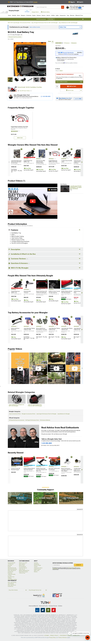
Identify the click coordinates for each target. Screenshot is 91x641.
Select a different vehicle (61, 81)
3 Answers (74, 43)
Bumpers (23, 15)
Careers (35, 566)
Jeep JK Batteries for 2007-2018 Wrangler (68, 22)
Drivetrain (28, 15)
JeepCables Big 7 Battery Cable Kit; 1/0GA (29, 330)
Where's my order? (23, 562)
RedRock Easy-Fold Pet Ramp (79, 293)
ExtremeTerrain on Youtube (57, 595)
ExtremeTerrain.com (20, 7)
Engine (34, 15)
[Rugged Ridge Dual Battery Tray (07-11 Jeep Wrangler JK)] (29, 153)
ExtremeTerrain (53, 606)
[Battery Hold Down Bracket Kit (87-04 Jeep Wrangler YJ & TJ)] (17, 321)
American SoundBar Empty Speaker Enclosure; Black (41, 162)
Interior (48, 15)
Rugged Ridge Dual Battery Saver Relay (54, 162)
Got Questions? (22, 566)
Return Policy (22, 565)
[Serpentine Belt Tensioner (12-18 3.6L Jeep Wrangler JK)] (29, 284)
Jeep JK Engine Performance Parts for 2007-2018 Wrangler (44, 22)
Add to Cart (72, 86)
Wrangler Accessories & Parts (28, 413)
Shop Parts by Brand (12, 569)
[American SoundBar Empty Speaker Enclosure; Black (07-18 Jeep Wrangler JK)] (42, 153)
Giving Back (36, 564)
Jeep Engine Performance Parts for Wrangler (46, 413)
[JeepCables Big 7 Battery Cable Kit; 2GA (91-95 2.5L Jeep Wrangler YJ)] (79, 321)
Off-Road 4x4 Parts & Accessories (16, 420)
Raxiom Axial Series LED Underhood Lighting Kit (41, 293)
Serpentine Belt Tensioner (29, 293)
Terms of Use (22, 573)
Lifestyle (14, 15)
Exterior (44, 15)
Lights (57, 15)
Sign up (78, 564)
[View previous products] (9, 162)
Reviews (35, 571)
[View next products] (82, 162)
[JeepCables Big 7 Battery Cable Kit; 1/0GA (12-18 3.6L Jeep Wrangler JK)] (29, 321)
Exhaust (39, 15)
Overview (36, 562)
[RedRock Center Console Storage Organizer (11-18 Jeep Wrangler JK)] (54, 284)
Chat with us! (22, 569)
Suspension (63, 15)
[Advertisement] (45, 521)
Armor (18, 15)
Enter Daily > (51, 19)
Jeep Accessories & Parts (15, 413)
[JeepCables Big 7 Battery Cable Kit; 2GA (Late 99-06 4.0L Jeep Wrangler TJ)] (67, 321)
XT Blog (9, 575)
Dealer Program (37, 569)
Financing (10, 573)
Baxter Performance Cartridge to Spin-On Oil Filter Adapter (66, 471)
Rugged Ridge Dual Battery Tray (29, 162)
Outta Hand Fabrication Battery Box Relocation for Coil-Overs (16, 162)
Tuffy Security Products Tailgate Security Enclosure (79, 162)
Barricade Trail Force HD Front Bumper (54, 470)
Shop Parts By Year (12, 567)
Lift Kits (53, 15)
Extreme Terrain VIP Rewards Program (15, 469)
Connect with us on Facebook (54, 595)
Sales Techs (36, 570)
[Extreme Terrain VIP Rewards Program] (17, 461)
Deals (9, 15)
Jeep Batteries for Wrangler (63, 413)
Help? (81, 81)
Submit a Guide (37, 565)
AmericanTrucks (43, 606)
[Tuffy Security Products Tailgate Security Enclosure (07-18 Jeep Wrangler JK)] (79, 153)
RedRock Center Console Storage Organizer (54, 293)
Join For (78, 98)
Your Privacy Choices (66, 635)
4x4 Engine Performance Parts (32, 420)
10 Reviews (67, 43)
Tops (68, 15)
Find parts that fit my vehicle (15, 37)
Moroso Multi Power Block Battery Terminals (41, 330)
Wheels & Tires (79, 15)
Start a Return (22, 564)
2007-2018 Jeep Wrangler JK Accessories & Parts (19, 22)
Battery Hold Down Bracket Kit (16, 330)
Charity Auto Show (38, 567)
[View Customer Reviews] (59, 43)
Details (35, 2)
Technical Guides (11, 574)
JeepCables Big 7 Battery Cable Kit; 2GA (67, 330)
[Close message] (82, 19)
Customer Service (23, 567)
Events (9, 566)
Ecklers (60, 606)
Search (62, 7)
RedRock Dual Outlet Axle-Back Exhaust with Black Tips (41, 470)
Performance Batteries (45, 420)
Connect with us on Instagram (60, 595)
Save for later (70, 90)
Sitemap (46, 635)
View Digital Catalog (12, 579)
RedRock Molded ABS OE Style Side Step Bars (66, 293)
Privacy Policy (71, 567)
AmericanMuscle (33, 606)
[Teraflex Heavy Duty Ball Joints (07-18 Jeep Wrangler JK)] (67, 153)
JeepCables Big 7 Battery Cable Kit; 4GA (54, 330)
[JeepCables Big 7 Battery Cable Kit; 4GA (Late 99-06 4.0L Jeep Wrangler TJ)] (54, 321)
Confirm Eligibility (61, 60)
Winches (72, 15)
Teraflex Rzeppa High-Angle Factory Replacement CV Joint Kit (79, 470)
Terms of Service (62, 637)
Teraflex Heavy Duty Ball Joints (66, 162)
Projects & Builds (11, 562)
